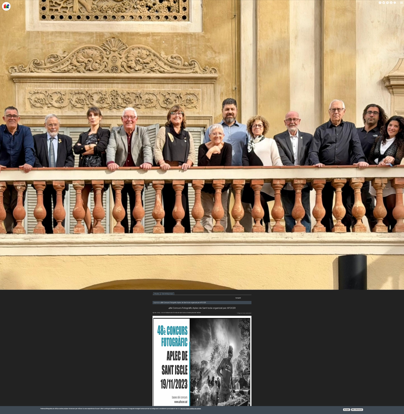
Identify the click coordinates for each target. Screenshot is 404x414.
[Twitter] (384, 3)
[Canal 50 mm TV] (395, 3)
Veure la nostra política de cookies (190, 408)
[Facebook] (380, 3)
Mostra (157, 294)
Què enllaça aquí (167, 294)
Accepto (346, 409)
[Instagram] (387, 3)
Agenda (156, 302)
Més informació (357, 409)
